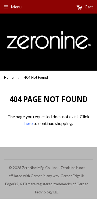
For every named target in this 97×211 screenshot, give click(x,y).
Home (8, 77)
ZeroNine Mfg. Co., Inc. (40, 168)
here (29, 123)
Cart (88, 6)
